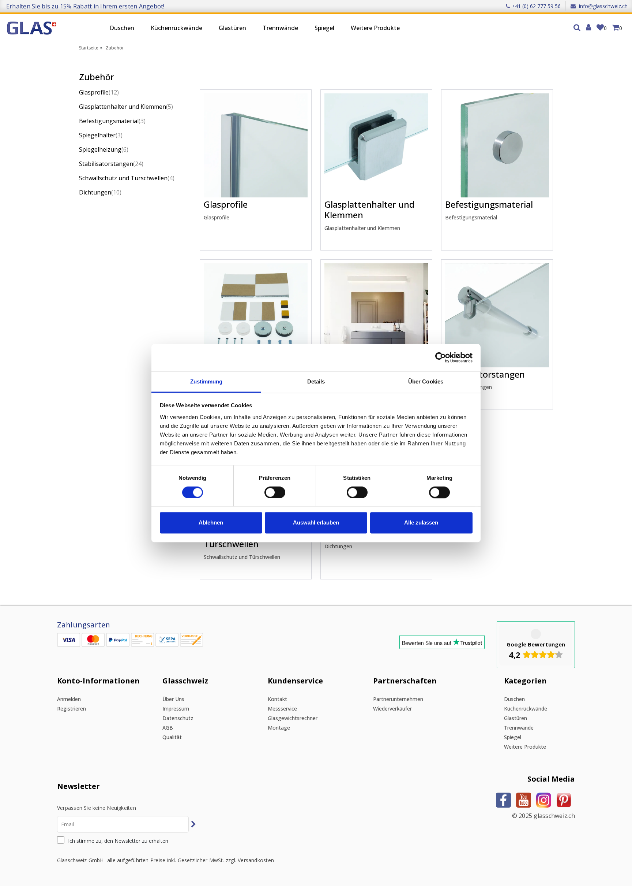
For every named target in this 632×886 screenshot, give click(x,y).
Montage (279, 727)
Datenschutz (177, 718)
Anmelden (69, 699)
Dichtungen (100, 192)
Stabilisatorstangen (111, 164)
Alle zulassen (421, 523)
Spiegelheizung (103, 149)
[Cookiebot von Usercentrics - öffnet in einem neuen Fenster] (441, 357)
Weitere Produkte (375, 28)
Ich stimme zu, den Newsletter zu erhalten (118, 840)
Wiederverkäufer (392, 708)
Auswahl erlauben (316, 523)
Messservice (282, 708)
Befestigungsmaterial (112, 121)
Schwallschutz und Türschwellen (126, 178)
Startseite (88, 48)
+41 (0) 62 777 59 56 (536, 6)
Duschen (122, 28)
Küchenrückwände (176, 28)
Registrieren (71, 708)
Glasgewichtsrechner (292, 718)
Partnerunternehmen (398, 699)
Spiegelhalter (101, 135)
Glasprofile (99, 92)
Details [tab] (316, 381)
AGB (167, 727)
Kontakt (277, 699)
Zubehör (115, 48)
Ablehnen (211, 523)
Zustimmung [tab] (206, 381)
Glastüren (232, 28)
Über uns (173, 699)
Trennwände (280, 28)
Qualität (172, 737)
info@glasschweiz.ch (603, 6)
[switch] (274, 492)
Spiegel (324, 28)
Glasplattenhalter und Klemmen (126, 107)
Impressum (175, 708)
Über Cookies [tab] (425, 381)
